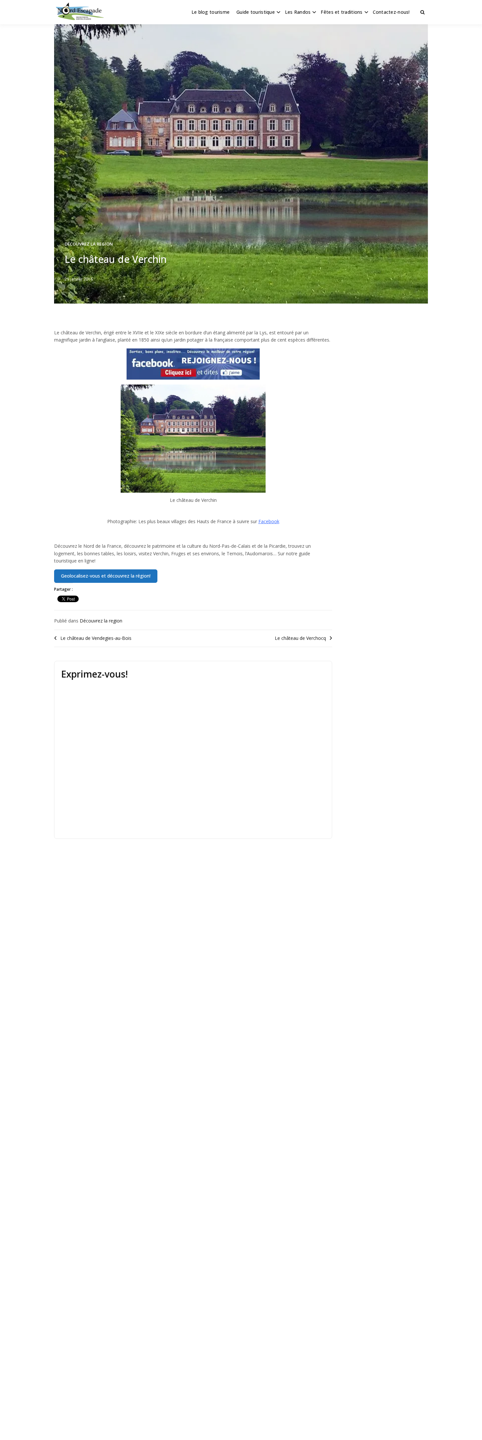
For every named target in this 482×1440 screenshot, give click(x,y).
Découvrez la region (89, 244)
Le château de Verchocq (300, 638)
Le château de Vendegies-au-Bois (95, 638)
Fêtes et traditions (341, 12)
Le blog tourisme (210, 12)
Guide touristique (255, 12)
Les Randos (298, 12)
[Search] (422, 12)
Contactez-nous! (391, 12)
